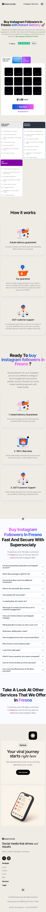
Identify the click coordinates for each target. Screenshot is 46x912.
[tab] (6, 60)
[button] (42, 4)
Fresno (12, 44)
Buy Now (23, 107)
